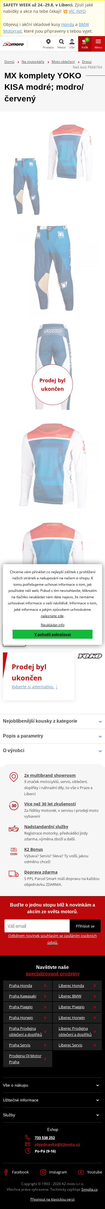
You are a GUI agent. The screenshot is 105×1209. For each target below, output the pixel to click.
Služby (9, 1115)
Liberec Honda (71, 985)
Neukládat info (52, 624)
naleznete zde (52, 615)
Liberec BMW (70, 996)
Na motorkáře (33, 61)
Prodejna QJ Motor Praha (25, 1058)
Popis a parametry (23, 735)
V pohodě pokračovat (52, 634)
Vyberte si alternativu (33, 686)
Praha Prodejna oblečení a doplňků (25, 1031)
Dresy (87, 61)
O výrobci (13, 750)
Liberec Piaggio (72, 1006)
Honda (67, 24)
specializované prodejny (53, 973)
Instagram (57, 1172)
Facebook (20, 1172)
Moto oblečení (63, 61)
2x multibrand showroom (50, 775)
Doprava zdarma (40, 872)
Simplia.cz (89, 1189)
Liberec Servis (70, 1045)
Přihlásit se (85, 926)
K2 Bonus (33, 849)
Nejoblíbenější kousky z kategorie (40, 721)
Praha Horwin (21, 1017)
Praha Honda (20, 985)
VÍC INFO (77, 11)
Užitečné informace (20, 1100)
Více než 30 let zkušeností (50, 804)
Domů (9, 61)
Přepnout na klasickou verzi (52, 1199)
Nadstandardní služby (46, 826)
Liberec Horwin (72, 1017)
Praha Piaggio (21, 1006)
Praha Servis (19, 1045)
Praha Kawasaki (22, 996)
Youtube (94, 1172)
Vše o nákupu (15, 1085)
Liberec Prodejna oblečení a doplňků (75, 1031)
